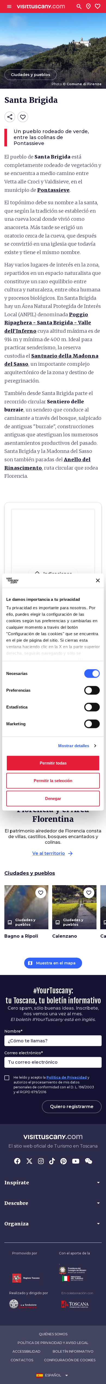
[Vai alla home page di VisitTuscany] (41, 7)
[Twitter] (29, 1161)
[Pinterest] (63, 1161)
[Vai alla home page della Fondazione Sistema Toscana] (28, 1304)
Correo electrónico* (23, 1052)
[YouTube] (75, 1161)
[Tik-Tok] (52, 1161)
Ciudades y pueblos (29, 873)
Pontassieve (53, 190)
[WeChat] (88, 1161)
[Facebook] (17, 1161)
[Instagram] (41, 1161)
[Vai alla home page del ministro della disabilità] (74, 1270)
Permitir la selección (53, 780)
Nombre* (13, 1031)
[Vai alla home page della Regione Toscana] (25, 1278)
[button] (53, 1182)
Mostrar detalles (73, 745)
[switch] (92, 690)
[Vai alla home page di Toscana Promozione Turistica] (77, 1304)
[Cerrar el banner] (98, 580)
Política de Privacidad (66, 1077)
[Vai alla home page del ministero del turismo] (74, 1278)
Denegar (53, 798)
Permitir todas (53, 762)
